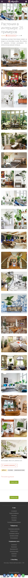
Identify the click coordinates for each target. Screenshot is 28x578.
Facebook (14, 544)
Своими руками (14, 535)
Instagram (14, 553)
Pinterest (14, 556)
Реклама (14, 520)
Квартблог (3, 35)
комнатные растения (19, 470)
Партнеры (14, 515)
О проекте (14, 511)
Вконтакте (14, 547)
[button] (26, 1)
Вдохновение (14, 538)
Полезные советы (14, 533)
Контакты (14, 517)
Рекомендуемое (7, 477)
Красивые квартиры (14, 529)
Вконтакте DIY (14, 549)
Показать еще (14, 497)
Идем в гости (14, 531)
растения (10, 470)
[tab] (14, 1)
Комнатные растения (11, 35)
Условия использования (14, 522)
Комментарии (14, 482)
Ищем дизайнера (14, 513)
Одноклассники (14, 551)
